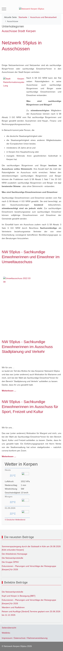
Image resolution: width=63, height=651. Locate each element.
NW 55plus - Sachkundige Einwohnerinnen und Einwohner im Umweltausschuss (31, 257)
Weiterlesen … (9, 390)
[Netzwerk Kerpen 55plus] (31, 9)
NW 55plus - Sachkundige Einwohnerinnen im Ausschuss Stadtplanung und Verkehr (27, 347)
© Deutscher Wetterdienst (15, 520)
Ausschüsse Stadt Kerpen (19, 31)
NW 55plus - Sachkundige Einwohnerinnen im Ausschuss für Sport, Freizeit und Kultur (30, 407)
